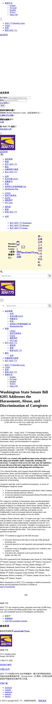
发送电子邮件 (6, 665)
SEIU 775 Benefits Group (15, 23)
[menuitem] (28, 3)
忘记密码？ (5, 103)
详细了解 (4, 683)
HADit (7, 198)
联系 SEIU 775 (11, 30)
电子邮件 (4, 98)
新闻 (7, 209)
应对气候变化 (10, 195)
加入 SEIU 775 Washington (20, 223)
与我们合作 (5, 669)
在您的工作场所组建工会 (15, 187)
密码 (2, 100)
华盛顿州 (9, 619)
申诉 (7, 184)
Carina (7, 25)
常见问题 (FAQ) (11, 179)
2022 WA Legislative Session (16, 621)
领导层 (8, 207)
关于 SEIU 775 (11, 164)
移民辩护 (9, 200)
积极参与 (9, 181)
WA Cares (9, 203)
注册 (2, 122)
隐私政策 (42, 701)
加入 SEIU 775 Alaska (19, 228)
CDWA (8, 193)
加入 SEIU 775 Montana (19, 225)
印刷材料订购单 (11, 169)
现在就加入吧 (6, 129)
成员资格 (9, 159)
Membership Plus (11, 189)
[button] (1, 19)
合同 (7, 28)
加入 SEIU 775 (11, 172)
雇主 (7, 167)
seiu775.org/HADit (7, 587)
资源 (7, 162)
